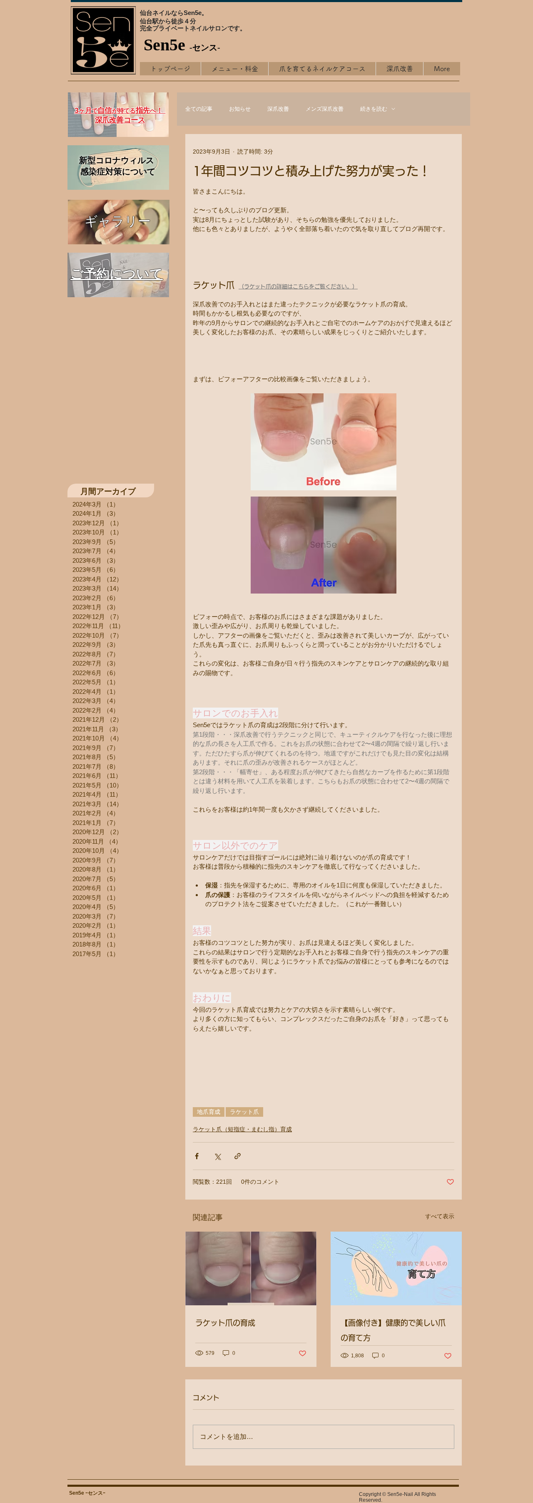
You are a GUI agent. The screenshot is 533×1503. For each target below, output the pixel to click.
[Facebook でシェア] (197, 1156)
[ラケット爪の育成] (250, 1268)
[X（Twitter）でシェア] (217, 1156)
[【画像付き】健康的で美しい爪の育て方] (396, 1268)
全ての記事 (198, 109)
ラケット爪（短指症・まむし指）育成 (242, 1129)
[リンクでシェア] (238, 1156)
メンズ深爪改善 (325, 109)
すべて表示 (439, 1216)
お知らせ (240, 109)
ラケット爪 (244, 1111)
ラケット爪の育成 (225, 1323)
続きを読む (373, 109)
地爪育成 (208, 1111)
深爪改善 (278, 109)
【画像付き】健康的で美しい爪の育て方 (393, 1330)
